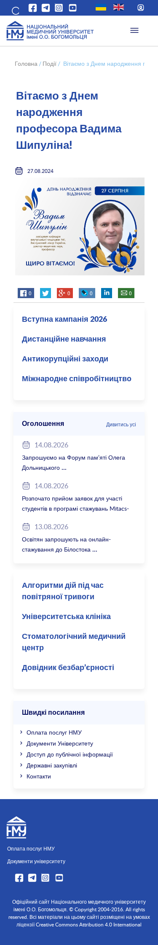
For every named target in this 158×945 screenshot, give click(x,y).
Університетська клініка (66, 617)
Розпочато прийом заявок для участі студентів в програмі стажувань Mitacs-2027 (75, 508)
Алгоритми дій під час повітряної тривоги (63, 591)
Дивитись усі (121, 424)
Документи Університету (60, 743)
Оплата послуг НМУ (54, 732)
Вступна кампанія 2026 (64, 319)
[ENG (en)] (118, 7)
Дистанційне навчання (64, 339)
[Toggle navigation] (134, 30)
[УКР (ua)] (101, 7)
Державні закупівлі (52, 765)
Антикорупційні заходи (65, 359)
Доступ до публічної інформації (70, 754)
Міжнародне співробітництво (76, 379)
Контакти (39, 776)
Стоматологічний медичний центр (74, 642)
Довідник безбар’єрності (68, 668)
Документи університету (36, 861)
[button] (15, 9)
